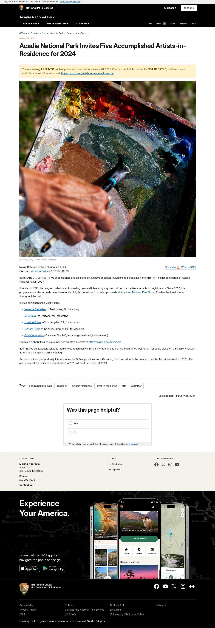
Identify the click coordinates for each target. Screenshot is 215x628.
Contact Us (26, 484)
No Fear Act (117, 605)
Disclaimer (116, 609)
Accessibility (26, 605)
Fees (193, 23)
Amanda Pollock (40, 271)
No (75, 432)
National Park (36, 17)
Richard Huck (32, 329)
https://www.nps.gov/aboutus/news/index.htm (87, 73)
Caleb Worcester (33, 335)
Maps (172, 23)
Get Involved (81, 23)
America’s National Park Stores (138, 292)
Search (171, 7)
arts (124, 385)
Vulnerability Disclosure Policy (127, 614)
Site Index (116, 464)
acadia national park (40, 385)
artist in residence (82, 385)
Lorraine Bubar (32, 322)
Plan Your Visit (30, 23)
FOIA (22, 614)
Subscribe (170, 267)
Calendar (183, 23)
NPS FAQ (70, 614)
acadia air (62, 385)
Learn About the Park (55, 23)
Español (115, 469)
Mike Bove (30, 315)
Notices (69, 605)
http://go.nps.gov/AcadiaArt (105, 342)
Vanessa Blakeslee (35, 309)
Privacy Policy (27, 609)
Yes (76, 423)
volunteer (136, 385)
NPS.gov (23, 33)
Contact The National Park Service (84, 609)
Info (150, 23)
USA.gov (160, 605)
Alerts (160, 23)
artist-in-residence (106, 385)
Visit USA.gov (96, 621)
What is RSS (188, 267)
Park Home (35, 33)
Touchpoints (133, 443)
